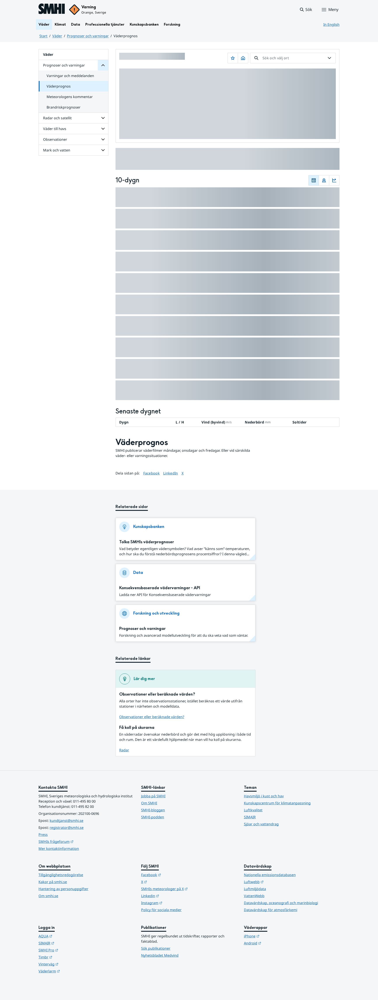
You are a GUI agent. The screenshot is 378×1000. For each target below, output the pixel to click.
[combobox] (293, 58)
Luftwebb (275, 881)
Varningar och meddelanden (70, 75)
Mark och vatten (56, 150)
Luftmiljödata (255, 888)
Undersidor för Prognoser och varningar (103, 65)
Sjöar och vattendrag (261, 824)
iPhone (273, 935)
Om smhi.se (48, 895)
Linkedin (171, 895)
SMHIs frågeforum (77, 841)
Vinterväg (69, 964)
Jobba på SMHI (153, 796)
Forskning (172, 24)
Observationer (55, 139)
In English (331, 24)
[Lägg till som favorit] (233, 58)
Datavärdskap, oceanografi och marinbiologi (281, 902)
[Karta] (324, 180)
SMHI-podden (152, 817)
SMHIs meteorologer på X (186, 888)
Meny (333, 9)
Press (43, 834)
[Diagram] (334, 180)
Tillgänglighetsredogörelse (60, 874)
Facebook (151, 473)
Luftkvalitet (253, 810)
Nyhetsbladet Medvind (159, 955)
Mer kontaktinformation (58, 848)
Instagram (173, 902)
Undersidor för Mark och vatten (103, 150)
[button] (306, 9)
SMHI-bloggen (153, 810)
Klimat (60, 24)
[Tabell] (313, 180)
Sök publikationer (155, 948)
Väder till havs (54, 128)
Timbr (66, 957)
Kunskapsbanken (144, 24)
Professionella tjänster (104, 24)
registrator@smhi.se (67, 827)
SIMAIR (250, 817)
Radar (124, 750)
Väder (43, 24)
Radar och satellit (57, 118)
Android (274, 943)
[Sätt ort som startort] (243, 58)
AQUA (66, 935)
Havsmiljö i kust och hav (264, 796)
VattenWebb (254, 895)
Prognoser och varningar (88, 35)
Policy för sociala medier (161, 909)
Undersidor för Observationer (103, 139)
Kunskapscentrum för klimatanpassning (277, 803)
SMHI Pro (69, 950)
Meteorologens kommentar (70, 96)
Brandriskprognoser (63, 107)
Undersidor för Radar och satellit (103, 118)
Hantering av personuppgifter (63, 888)
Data (75, 24)
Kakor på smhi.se (52, 881)
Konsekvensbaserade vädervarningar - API (159, 588)
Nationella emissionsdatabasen (270, 874)
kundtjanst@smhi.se (66, 820)
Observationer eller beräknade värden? (151, 716)
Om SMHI (149, 803)
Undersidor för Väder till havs (103, 128)
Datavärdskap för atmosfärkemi (270, 909)
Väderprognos (59, 86)
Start (43, 35)
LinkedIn (170, 473)
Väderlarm (70, 971)
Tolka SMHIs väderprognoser (146, 542)
